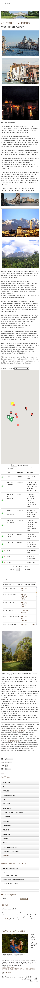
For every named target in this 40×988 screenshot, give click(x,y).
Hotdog (7, 919)
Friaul (5, 799)
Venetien (6, 856)
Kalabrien (7, 804)
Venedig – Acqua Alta (10, 876)
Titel (8, 472)
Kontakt (23, 979)
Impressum (30, 979)
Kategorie (20, 472)
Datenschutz (34, 981)
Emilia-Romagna (9, 795)
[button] (26, 409)
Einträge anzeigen (23, 465)
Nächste (27, 569)
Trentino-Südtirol (10, 847)
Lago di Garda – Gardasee (13, 812)
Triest (5, 872)
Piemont (6, 830)
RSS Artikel (7, 973)
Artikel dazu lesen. (8, 967)
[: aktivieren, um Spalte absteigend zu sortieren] (3, 472)
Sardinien (6, 834)
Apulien (6, 791)
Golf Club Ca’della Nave (24, 604)
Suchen (10, 469)
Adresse (30, 472)
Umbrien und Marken (11, 851)
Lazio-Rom (6, 817)
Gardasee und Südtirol (18, 731)
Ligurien (6, 821)
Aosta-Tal (6, 786)
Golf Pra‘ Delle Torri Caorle (24, 596)
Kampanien (7, 808)
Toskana (6, 843)
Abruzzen (6, 782)
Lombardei (7, 825)
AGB (35, 979)
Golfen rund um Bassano (11, 883)
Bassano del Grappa (13, 740)
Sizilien (5, 838)
